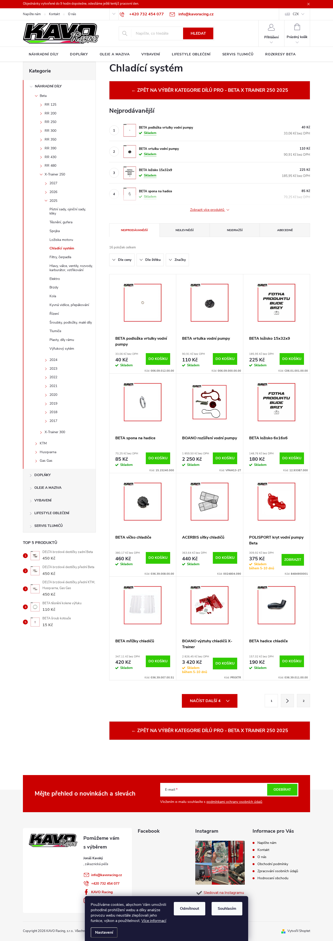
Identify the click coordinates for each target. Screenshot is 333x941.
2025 (53, 200)
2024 (53, 360)
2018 (53, 412)
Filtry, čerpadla (60, 257)
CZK (296, 14)
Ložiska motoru (61, 239)
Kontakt (54, 14)
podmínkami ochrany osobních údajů (234, 801)
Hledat (198, 33)
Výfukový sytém (61, 348)
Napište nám (32, 14)
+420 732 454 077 (105, 883)
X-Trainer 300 (55, 432)
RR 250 (50, 122)
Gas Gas (46, 460)
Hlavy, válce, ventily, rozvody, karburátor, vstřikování (71, 268)
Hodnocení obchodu (272, 878)
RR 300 (50, 130)
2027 (53, 183)
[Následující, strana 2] (287, 700)
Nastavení (104, 932)
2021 (53, 386)
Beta (43, 95)
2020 (53, 394)
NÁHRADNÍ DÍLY (48, 86)
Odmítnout (189, 908)
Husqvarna (48, 452)
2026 (53, 192)
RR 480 (50, 165)
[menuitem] (43, 54)
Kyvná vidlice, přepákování (69, 305)
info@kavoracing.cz (106, 875)
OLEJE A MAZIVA (47, 487)
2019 (53, 403)
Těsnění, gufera (60, 222)
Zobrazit (292, 559)
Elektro (54, 278)
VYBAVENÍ (42, 500)
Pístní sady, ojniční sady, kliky (67, 211)
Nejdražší (235, 230)
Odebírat (282, 789)
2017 (53, 421)
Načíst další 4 (206, 701)
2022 (53, 377)
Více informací (153, 920)
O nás (72, 14)
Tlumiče (55, 331)
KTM (43, 443)
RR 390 (50, 148)
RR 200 (50, 113)
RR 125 (50, 104)
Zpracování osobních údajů (277, 871)
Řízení (54, 313)
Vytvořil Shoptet (298, 931)
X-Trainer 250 (55, 174)
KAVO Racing (102, 892)
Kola (52, 296)
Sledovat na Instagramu (224, 892)
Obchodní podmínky (272, 864)
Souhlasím (227, 908)
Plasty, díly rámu (61, 340)
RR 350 (50, 139)
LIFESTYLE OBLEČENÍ (51, 513)
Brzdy (53, 287)
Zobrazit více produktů (207, 210)
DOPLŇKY (42, 475)
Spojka (54, 231)
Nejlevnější (185, 230)
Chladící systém (61, 248)
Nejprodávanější (134, 230)
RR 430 (50, 157)
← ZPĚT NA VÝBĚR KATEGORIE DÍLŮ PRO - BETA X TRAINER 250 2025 (209, 90)
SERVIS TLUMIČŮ (48, 525)
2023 (53, 368)
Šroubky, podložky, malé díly (70, 322)
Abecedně (285, 230)
